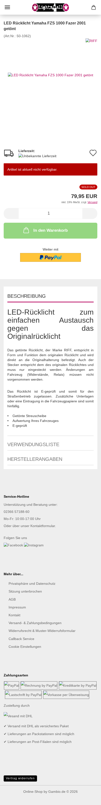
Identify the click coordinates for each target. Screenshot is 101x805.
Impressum (17, 607)
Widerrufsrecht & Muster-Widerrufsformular (42, 631)
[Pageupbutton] (87, 797)
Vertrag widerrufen (20, 778)
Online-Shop (33, 792)
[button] (11, 213)
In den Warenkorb (50, 230)
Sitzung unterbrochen (25, 591)
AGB (12, 599)
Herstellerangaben (34, 459)
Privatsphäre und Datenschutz (32, 583)
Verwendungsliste (33, 444)
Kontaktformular (42, 526)
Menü (7, 7)
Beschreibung (26, 296)
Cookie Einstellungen (25, 647)
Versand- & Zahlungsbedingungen (35, 623)
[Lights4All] (50, 7)
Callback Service (21, 639)
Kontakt (14, 615)
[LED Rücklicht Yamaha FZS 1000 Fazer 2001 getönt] (50, 75)
